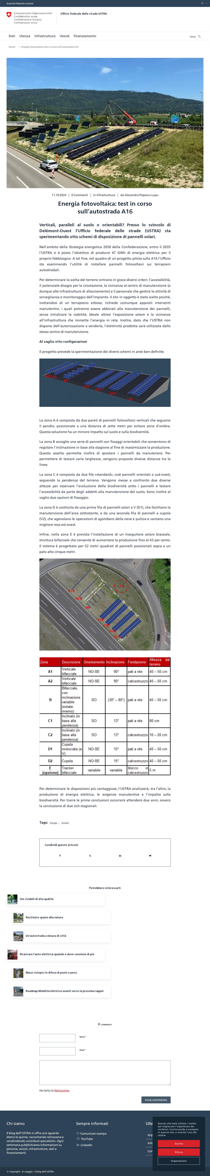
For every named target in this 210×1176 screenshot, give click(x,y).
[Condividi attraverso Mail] (150, 855)
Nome (83, 1036)
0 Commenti (79, 195)
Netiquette (61, 1090)
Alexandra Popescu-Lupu (141, 195)
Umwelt (65, 823)
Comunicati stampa (93, 1133)
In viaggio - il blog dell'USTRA (38, 1171)
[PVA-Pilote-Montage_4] (105, 125)
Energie (53, 823)
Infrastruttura (105, 195)
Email (83, 1049)
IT (202, 3)
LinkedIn (86, 1145)
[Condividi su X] (90, 855)
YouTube (87, 1139)
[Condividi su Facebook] (60, 855)
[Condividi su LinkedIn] (120, 855)
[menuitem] (201, 3)
